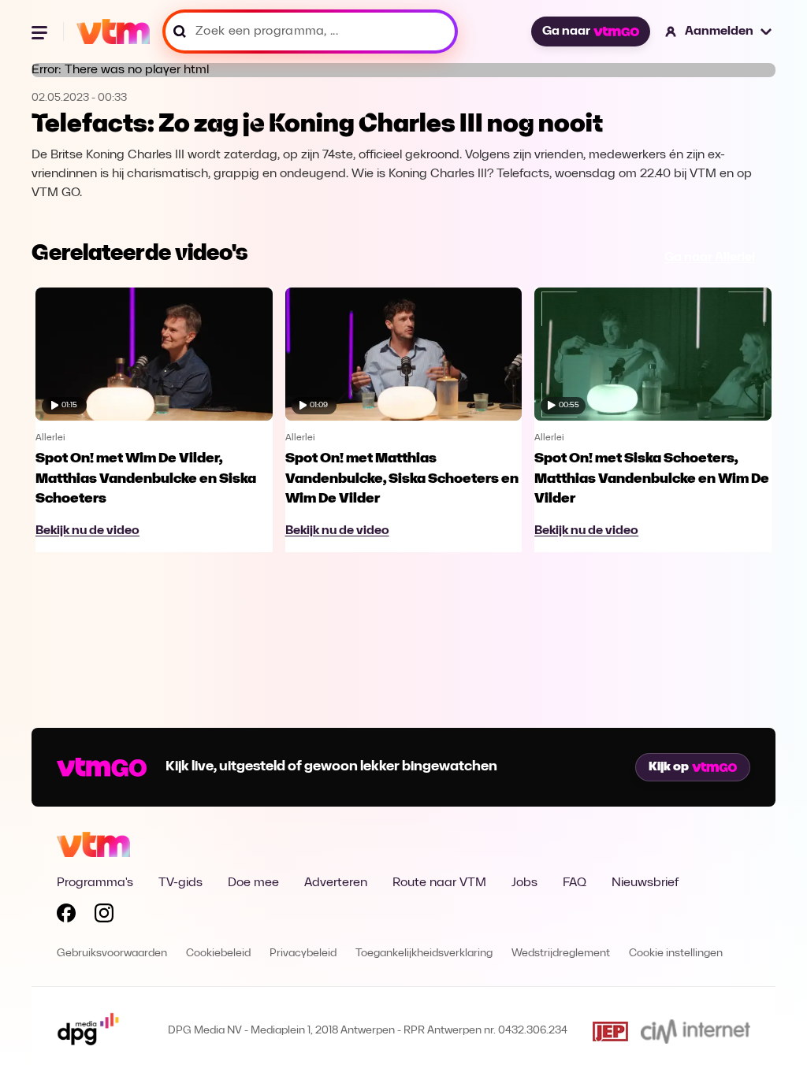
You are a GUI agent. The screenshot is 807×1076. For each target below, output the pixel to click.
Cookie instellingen (676, 953)
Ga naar (566, 31)
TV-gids (180, 883)
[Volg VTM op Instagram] (104, 916)
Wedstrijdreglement (560, 953)
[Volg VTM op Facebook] (66, 916)
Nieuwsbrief (645, 883)
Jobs (524, 883)
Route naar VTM (439, 883)
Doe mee (253, 883)
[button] (719, 31)
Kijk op (669, 767)
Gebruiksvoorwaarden (112, 953)
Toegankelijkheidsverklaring (424, 953)
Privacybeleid (303, 953)
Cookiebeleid (218, 953)
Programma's (95, 883)
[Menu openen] (41, 31)
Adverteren (335, 883)
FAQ (574, 883)
